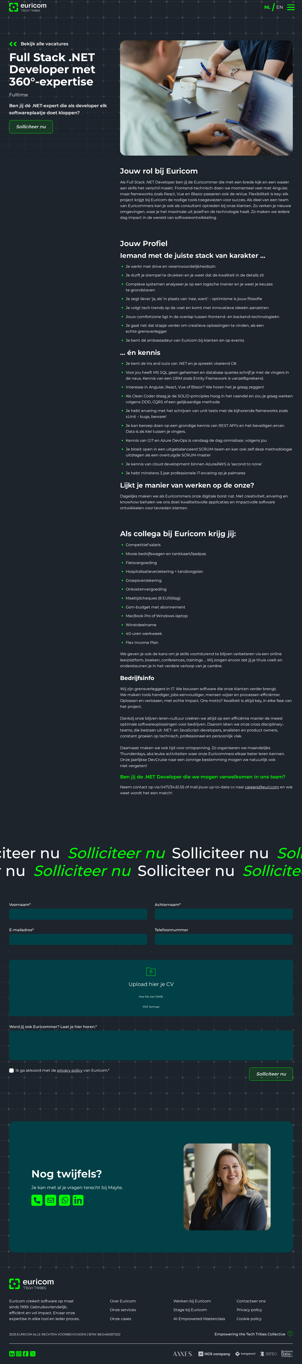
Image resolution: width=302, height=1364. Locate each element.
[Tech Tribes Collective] (254, 1334)
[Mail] (50, 1200)
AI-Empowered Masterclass (199, 1319)
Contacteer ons (251, 1301)
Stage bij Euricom (190, 1310)
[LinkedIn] (78, 1200)
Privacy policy (249, 1310)
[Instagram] (19, 1354)
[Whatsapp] (64, 1200)
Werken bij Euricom (192, 1301)
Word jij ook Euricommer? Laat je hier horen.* (53, 1026)
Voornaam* (20, 904)
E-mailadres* (21, 930)
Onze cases (120, 1319)
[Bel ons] (36, 1200)
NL (267, 7)
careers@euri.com (262, 787)
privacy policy (70, 1070)
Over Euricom (123, 1301)
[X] (33, 1354)
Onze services (123, 1310)
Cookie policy (249, 1319)
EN (279, 7)
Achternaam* (168, 904)
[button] (291, 7)
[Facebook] (26, 1354)
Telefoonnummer (171, 930)
